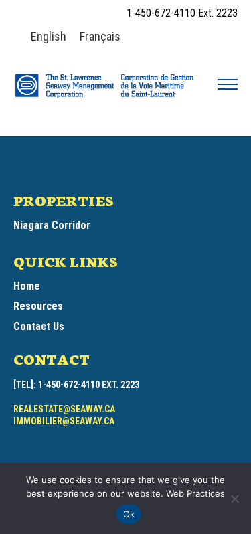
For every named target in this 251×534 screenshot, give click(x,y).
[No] (234, 498)
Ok (129, 514)
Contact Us (38, 326)
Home (26, 286)
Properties (63, 199)
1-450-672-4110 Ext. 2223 (182, 13)
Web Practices (194, 493)
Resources (38, 306)
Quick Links (65, 260)
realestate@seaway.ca (64, 409)
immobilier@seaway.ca (63, 421)
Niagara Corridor (51, 225)
